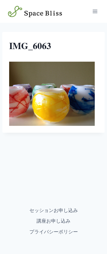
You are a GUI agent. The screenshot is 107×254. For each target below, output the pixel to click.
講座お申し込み (53, 220)
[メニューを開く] (95, 11)
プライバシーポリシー (53, 231)
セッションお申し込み (53, 210)
